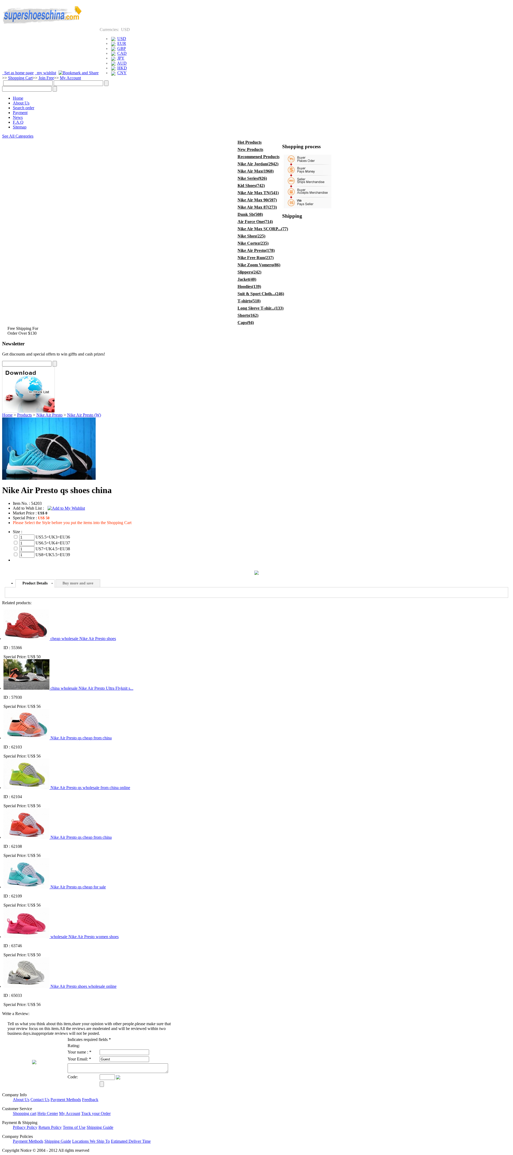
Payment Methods (65, 1099)
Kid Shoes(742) (251, 185)
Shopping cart (24, 1113)
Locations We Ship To (91, 1141)
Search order (23, 108)
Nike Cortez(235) (253, 243)
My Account (70, 78)
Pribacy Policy (25, 1127)
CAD (122, 53)
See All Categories (17, 136)
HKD (122, 68)
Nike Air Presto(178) (256, 250)
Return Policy (50, 1127)
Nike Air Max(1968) (256, 171)
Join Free (46, 78)
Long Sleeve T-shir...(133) (260, 308)
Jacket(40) (247, 279)
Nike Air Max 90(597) (257, 200)
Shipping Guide (100, 1127)
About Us (21, 103)
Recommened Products (258, 156)
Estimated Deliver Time (131, 1141)
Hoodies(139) (249, 286)
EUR (121, 43)
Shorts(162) (248, 315)
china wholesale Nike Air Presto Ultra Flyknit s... (91, 688)
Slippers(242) (249, 272)
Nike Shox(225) (251, 236)
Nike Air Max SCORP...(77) (260, 229)
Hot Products (250, 142)
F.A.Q (18, 122)
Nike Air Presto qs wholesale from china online (90, 787)
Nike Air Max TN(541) (258, 192)
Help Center (47, 1113)
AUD (122, 63)
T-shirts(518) (249, 301)
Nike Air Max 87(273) (257, 207)
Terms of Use (74, 1127)
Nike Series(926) (252, 178)
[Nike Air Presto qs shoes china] (49, 478)
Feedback (90, 1099)
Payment (20, 112)
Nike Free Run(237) (256, 257)
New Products (250, 149)
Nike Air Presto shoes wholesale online (83, 986)
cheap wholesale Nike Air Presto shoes (83, 638)
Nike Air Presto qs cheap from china (81, 738)
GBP (121, 48)
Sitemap (19, 127)
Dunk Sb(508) (250, 214)
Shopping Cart (20, 78)
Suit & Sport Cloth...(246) (260, 293)
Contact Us (39, 1099)
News (18, 117)
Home (18, 98)
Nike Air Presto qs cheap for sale (78, 887)
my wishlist (45, 73)
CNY (122, 73)
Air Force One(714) (255, 221)
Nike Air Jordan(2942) (258, 164)
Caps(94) (246, 322)
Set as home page (18, 73)
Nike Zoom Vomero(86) (259, 265)
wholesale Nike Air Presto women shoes (84, 936)
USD (121, 38)
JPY (121, 58)
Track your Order (96, 1113)
